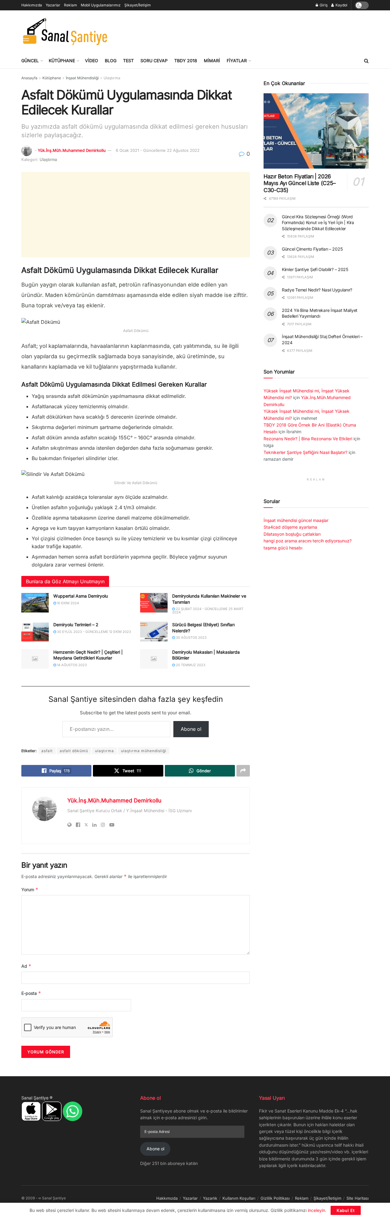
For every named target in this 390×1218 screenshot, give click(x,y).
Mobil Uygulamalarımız (101, 5)
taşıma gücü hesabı (283, 547)
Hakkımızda (31, 5)
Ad (26, 966)
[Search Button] (366, 60)
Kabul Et (346, 1210)
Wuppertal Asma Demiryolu (80, 595)
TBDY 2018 (185, 60)
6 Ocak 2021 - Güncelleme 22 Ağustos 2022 (158, 150)
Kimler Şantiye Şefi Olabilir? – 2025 (315, 269)
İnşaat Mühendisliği (82, 78)
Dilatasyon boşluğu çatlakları (292, 534)
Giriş (323, 5)
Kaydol (341, 5)
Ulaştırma (112, 78)
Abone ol (191, 729)
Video (91, 60)
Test (128, 60)
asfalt (47, 750)
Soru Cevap (154, 60)
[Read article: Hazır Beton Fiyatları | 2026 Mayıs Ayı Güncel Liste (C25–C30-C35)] (316, 131)
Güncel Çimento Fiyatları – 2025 (312, 249)
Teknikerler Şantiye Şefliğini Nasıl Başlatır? (305, 452)
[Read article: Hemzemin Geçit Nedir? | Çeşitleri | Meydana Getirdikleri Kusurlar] (35, 659)
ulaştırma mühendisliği (143, 750)
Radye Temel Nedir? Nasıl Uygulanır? (317, 289)
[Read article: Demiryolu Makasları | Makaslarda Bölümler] (154, 659)
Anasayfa (29, 78)
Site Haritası (357, 1198)
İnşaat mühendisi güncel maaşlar (296, 520)
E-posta (31, 993)
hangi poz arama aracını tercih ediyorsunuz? (308, 540)
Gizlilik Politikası (275, 1198)
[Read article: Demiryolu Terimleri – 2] (35, 631)
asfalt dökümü (74, 750)
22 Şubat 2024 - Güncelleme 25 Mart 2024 (207, 610)
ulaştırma (104, 750)
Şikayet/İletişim (137, 5)
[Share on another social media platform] (243, 771)
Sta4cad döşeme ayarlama (290, 527)
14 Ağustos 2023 (71, 665)
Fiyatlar (237, 60)
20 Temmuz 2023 (190, 665)
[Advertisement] (258, 31)
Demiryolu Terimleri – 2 (75, 624)
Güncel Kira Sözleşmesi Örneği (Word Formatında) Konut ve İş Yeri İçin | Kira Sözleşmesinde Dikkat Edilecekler (318, 222)
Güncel (30, 60)
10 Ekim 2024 (67, 603)
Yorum (29, 889)
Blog (110, 60)
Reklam (70, 5)
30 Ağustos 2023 (191, 637)
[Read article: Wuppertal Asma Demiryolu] (35, 603)
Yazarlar (53, 5)
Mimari (212, 60)
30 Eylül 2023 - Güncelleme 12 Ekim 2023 (93, 632)
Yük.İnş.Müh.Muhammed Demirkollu (72, 150)
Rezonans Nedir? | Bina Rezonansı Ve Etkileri (308, 438)
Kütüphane (62, 60)
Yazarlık (210, 1198)
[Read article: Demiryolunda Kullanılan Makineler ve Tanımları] (154, 603)
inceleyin (316, 1210)
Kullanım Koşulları (238, 1198)
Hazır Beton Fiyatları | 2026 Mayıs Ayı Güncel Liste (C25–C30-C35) (300, 183)
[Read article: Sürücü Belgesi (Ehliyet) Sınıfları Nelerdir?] (154, 631)
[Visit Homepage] (64, 31)
